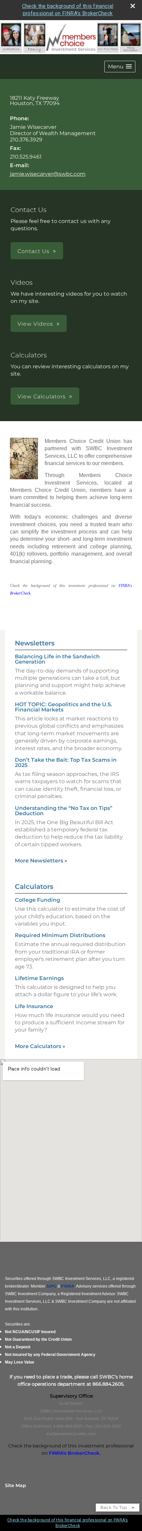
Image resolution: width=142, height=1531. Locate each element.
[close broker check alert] (132, 6)
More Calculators (40, 1046)
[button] (119, 66)
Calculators (34, 887)
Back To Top (114, 1507)
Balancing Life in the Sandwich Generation (57, 659)
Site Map (15, 1485)
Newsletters (34, 643)
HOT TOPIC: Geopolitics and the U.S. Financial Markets (63, 707)
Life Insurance (34, 1006)
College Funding (37, 900)
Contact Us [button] (34, 251)
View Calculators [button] (42, 396)
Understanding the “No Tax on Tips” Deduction (63, 811)
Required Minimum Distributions (60, 935)
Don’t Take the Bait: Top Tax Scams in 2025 (66, 762)
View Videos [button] (35, 324)
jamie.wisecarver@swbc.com (48, 174)
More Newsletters (41, 860)
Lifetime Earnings (39, 978)
